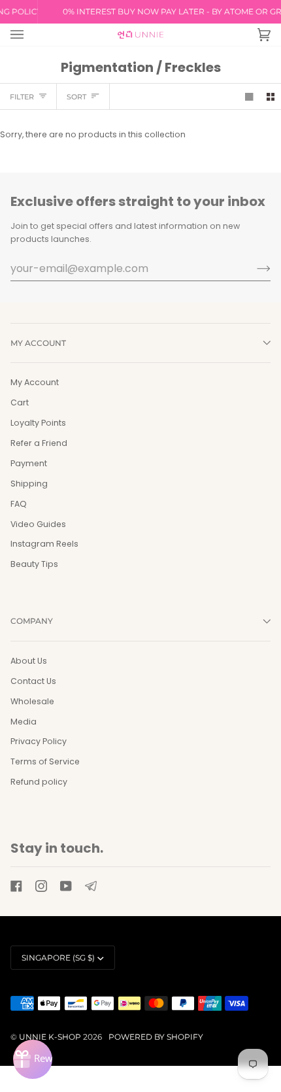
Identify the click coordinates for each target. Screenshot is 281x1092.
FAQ (18, 503)
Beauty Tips (34, 564)
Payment (28, 463)
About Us (28, 660)
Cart (19, 402)
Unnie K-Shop (50, 1037)
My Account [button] (38, 343)
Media (23, 721)
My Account (34, 382)
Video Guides (38, 524)
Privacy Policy (38, 741)
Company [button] (31, 621)
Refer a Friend (38, 443)
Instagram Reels (44, 543)
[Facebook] (16, 886)
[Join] (253, 268)
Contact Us (33, 681)
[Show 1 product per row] (249, 96)
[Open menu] (30, 35)
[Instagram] (41, 886)
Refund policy (38, 781)
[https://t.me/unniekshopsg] (91, 886)
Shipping (29, 483)
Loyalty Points (38, 422)
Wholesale (32, 701)
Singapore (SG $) (58, 958)
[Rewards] (32, 1059)
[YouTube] (66, 886)
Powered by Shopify (155, 1037)
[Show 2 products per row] (270, 96)
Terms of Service (45, 761)
